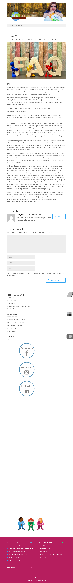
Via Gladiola (10, 309)
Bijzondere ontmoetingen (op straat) (38, 39)
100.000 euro (11, 297)
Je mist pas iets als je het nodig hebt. (18, 306)
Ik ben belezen (11, 328)
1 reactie (53, 39)
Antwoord (59, 216)
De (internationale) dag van (15, 322)
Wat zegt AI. (11, 303)
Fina (15, 39)
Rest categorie (11, 331)
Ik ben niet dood (12, 300)
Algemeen (10, 339)
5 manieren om (12, 316)
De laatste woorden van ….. (15, 325)
